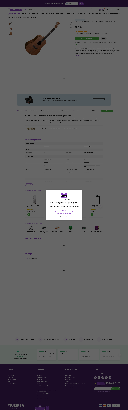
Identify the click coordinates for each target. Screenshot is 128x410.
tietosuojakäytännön (64, 206)
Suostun (64, 210)
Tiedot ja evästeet (64, 217)
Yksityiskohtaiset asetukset (64, 213)
